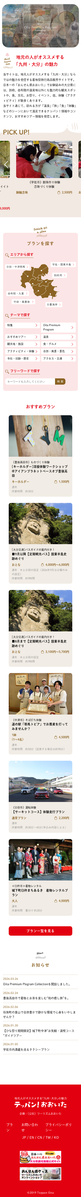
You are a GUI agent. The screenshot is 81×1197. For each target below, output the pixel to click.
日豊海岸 (53, 304)
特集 (10, 325)
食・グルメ (50, 344)
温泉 (46, 336)
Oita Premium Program (51, 327)
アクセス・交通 (52, 358)
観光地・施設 (15, 344)
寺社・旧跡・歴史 (18, 358)
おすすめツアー (16, 336)
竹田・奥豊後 (24, 301)
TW (48, 1137)
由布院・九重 (17, 293)
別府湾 (59, 275)
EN (31, 1137)
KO (56, 1137)
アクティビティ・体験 (20, 351)
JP (24, 1137)
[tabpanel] (40, 25)
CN (39, 1137)
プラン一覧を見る (40, 931)
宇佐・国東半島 (63, 264)
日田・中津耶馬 (14, 267)
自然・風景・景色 (54, 351)
